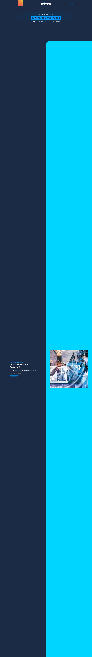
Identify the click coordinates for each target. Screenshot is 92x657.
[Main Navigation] (72, 4)
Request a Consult (65, 3)
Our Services (14, 376)
